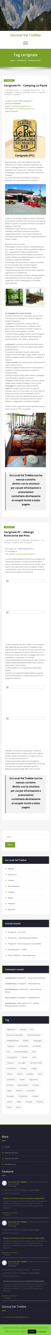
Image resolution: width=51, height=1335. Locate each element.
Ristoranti (11, 909)
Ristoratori (35, 90)
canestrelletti (23, 1046)
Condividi (7, 1215)
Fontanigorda (12, 1057)
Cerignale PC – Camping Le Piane (29, 60)
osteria (9, 1074)
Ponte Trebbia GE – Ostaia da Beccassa (21, 955)
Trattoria (40, 1102)
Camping (26, 90)
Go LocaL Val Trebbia (17, 1182)
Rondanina (23, 1096)
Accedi (7, 1147)
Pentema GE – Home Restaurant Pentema (23, 938)
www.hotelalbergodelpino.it (25, 554)
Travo (9, 1107)
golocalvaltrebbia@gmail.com (18, 1317)
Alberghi (26, 540)
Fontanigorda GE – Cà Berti (17, 950)
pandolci (30, 1074)
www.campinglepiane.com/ (25, 109)
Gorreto (25, 1057)
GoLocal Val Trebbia (25, 35)
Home (13, 60)
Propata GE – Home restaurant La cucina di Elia (24, 944)
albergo (7, 542)
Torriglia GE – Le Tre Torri (17, 932)
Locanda (10, 1063)
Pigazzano (33, 1079)
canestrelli (36, 1046)
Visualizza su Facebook (9, 1213)
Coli (8, 1052)
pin (21, 542)
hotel (34, 1057)
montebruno (11, 1068)
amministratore (12, 90)
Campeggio (8, 92)
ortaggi (34, 1068)
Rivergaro (10, 1096)
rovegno (35, 1096)
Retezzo (19, 1090)
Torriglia (29, 1102)
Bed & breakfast (34, 1035)
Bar (32, 1029)
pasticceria (11, 1079)
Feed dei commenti (11, 1158)
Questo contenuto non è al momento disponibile (23, 1198)
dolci (34, 1052)
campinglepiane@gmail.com (20, 106)
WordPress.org (10, 1164)
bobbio (25, 1040)
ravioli (9, 1090)
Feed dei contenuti (11, 1153)
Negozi (10, 898)
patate (22, 1079)
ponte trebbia (23, 1085)
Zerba (18, 1107)
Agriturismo (12, 875)
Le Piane (7, 94)
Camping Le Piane (29, 92)
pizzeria (10, 1085)
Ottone (19, 1074)
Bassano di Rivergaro (15, 1035)
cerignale (41, 92)
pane (40, 1074)
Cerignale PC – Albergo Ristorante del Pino (19, 533)
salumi (9, 1102)
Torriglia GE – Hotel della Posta (29, 984)
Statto (19, 1102)
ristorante (16, 94)
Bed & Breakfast (13, 886)
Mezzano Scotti (36, 1063)
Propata (36, 1085)
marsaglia (22, 1063)
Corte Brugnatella (20, 1052)
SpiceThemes (25, 1330)
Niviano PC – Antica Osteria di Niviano (31, 978)
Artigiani (11, 880)
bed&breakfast (12, 1040)
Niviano (24, 1068)
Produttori (11, 904)
